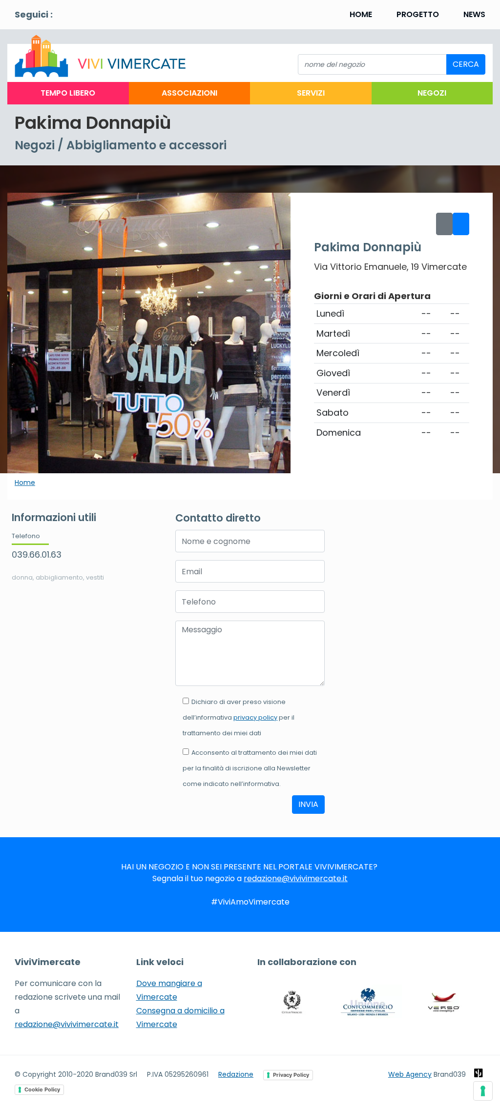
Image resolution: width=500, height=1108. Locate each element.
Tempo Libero (68, 93)
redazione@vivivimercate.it (296, 878)
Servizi (311, 93)
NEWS (474, 14)
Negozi (431, 93)
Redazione (235, 1074)
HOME (361, 14)
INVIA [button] (308, 804)
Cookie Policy (42, 1089)
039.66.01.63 (37, 554)
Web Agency (410, 1074)
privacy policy (255, 717)
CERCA (466, 64)
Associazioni (189, 93)
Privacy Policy (291, 1074)
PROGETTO (417, 14)
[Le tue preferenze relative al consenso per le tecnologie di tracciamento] (483, 1091)
